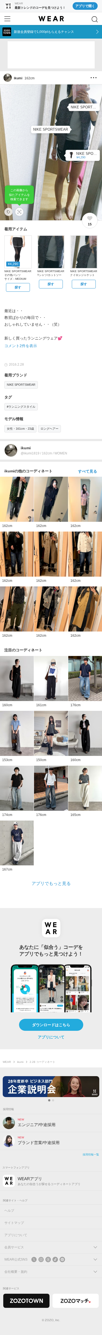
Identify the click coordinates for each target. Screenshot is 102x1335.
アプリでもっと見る (51, 883)
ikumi (20, 1061)
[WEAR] (51, 18)
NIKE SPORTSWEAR (21, 384)
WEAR (7, 1061)
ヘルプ (9, 1211)
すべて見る (87, 471)
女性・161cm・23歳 (20, 428)
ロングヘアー (49, 428)
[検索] (94, 19)
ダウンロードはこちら (51, 1025)
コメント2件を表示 (20, 346)
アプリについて (51, 1037)
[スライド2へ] (53, 1100)
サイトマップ (14, 1223)
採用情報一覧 (91, 1154)
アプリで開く (85, 6)
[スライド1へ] (49, 1100)
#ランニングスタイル (21, 406)
